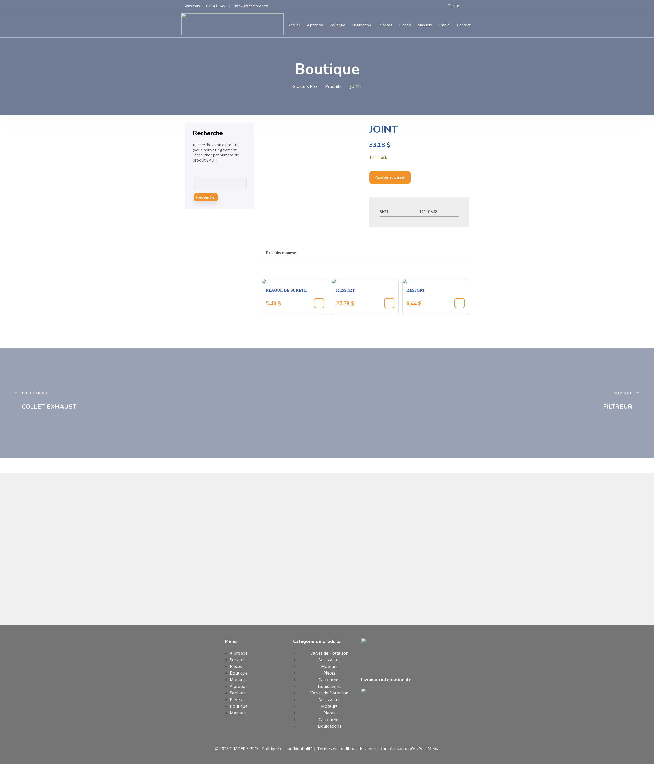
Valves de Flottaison (329, 653)
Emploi (444, 24)
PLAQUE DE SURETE (286, 290)
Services (385, 24)
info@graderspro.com (251, 6)
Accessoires (329, 660)
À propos (315, 24)
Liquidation (361, 24)
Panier (454, 6)
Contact (464, 24)
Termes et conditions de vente (346, 748)
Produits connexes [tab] (281, 252)
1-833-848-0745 (216, 6)
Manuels (424, 24)
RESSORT (345, 290)
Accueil (294, 24)
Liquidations (329, 686)
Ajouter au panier (390, 177)
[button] (319, 303)
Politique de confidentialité (287, 748)
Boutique (337, 24)
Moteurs (329, 666)
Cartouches (330, 679)
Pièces (405, 24)
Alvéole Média (426, 748)
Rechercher (206, 197)
